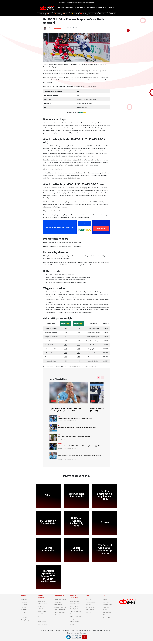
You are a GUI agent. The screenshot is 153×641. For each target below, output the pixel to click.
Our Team (88, 604)
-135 (77, 95)
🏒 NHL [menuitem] (40, 13)
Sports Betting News (59, 609)
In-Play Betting (57, 615)
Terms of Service (90, 602)
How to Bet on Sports (59, 612)
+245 (78, 337)
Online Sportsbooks (75, 611)
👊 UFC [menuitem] (74, 13)
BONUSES (80, 8)
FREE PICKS (61, 8)
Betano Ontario (42, 621)
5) (95, 99)
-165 (65, 345)
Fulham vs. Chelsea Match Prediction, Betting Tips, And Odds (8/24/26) (79, 446)
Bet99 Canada (41, 606)
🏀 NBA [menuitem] (57, 13)
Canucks (63, 71)
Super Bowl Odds (74, 601)
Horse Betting (25, 615)
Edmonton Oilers (89, 148)
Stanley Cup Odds (75, 604)
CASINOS (105, 599)
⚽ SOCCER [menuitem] (102, 13)
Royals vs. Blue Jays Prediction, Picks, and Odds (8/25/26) (75, 418)
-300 (65, 361)
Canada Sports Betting (48, 366)
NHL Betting (24, 602)
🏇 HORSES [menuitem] (91, 13)
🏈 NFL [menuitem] (48, 13)
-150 (65, 341)
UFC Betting (24, 604)
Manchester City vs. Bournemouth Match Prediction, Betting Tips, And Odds (79, 456)
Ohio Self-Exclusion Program (76, 633)
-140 (65, 349)
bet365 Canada (41, 601)
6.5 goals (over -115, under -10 (85, 99)
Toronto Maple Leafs (52, 64)
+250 (78, 332)
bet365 (95, 86)
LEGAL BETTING (90, 8)
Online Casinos (74, 614)
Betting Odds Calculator (60, 599)
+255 (78, 357)
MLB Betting (24, 612)
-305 (65, 337)
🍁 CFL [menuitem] (82, 13)
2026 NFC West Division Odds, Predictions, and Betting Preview (77, 427)
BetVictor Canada (42, 604)
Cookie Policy (90, 609)
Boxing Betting (25, 620)
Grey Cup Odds (74, 609)
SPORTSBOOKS (69, 8)
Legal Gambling (58, 604)
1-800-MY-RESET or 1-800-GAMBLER (70, 630)
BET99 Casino (106, 617)
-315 (65, 357)
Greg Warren (57, 28)
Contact (88, 612)
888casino (105, 615)
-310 (65, 332)
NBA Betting (24, 607)
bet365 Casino (106, 607)
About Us (88, 599)
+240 (78, 361)
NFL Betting (24, 599)
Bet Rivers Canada (42, 619)
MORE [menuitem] (111, 13)
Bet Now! (101, 228)
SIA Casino (105, 609)
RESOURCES (101, 8)
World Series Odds (75, 606)
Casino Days (106, 602)
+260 (65, 328)
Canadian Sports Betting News (60, 366)
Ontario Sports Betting (60, 607)
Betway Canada (42, 611)
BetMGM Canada (42, 609)
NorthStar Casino (107, 604)
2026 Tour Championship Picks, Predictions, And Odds (74, 436)
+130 (78, 341)
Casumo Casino (107, 612)
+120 (78, 349)
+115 (77, 91)
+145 (78, 345)
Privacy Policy (90, 607)
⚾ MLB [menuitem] (65, 13)
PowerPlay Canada (42, 624)
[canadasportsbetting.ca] (47, 7)
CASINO (110, 8)
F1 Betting (24, 617)
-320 (78, 328)
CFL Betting (24, 609)
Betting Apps (57, 602)
